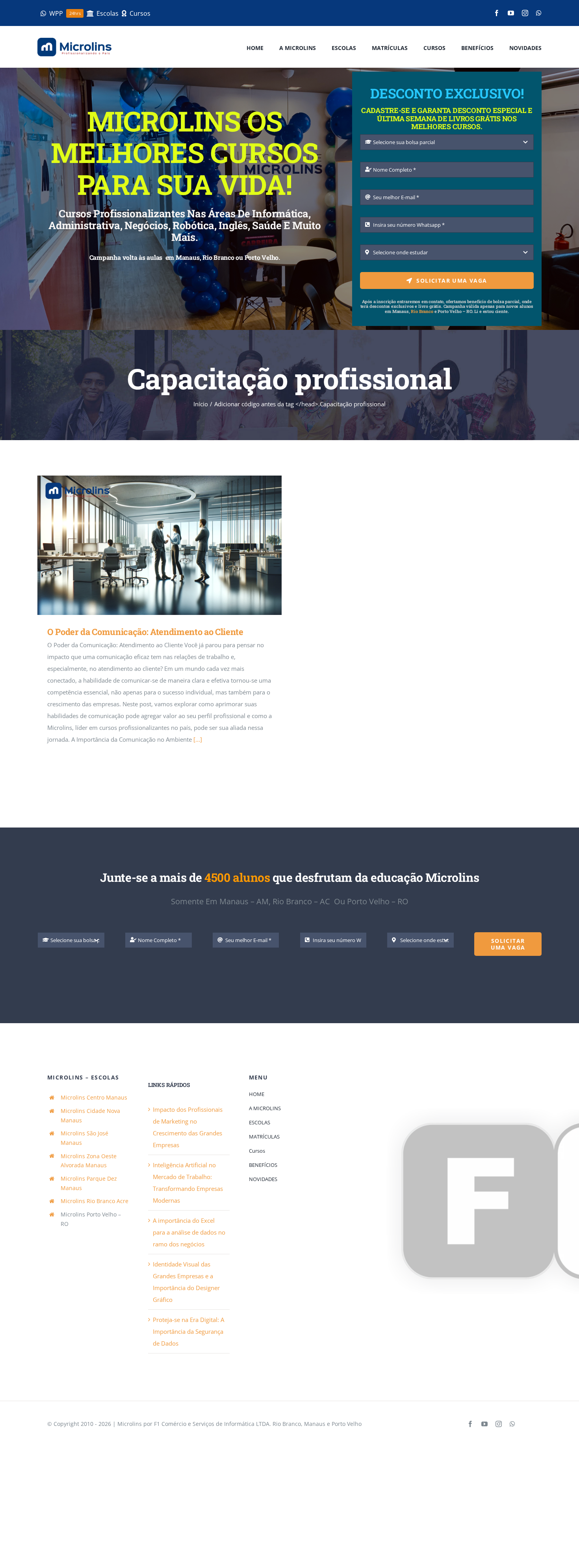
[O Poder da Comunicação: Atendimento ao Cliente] (159, 545)
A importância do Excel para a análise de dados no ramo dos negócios (189, 1232)
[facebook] (497, 13)
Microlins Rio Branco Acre (94, 1201)
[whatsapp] (539, 13)
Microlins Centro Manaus (94, 1097)
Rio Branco (422, 311)
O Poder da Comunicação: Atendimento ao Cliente (148, 545)
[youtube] (511, 13)
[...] (197, 739)
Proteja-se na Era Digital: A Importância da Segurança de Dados (188, 1331)
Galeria (171, 545)
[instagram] (525, 13)
